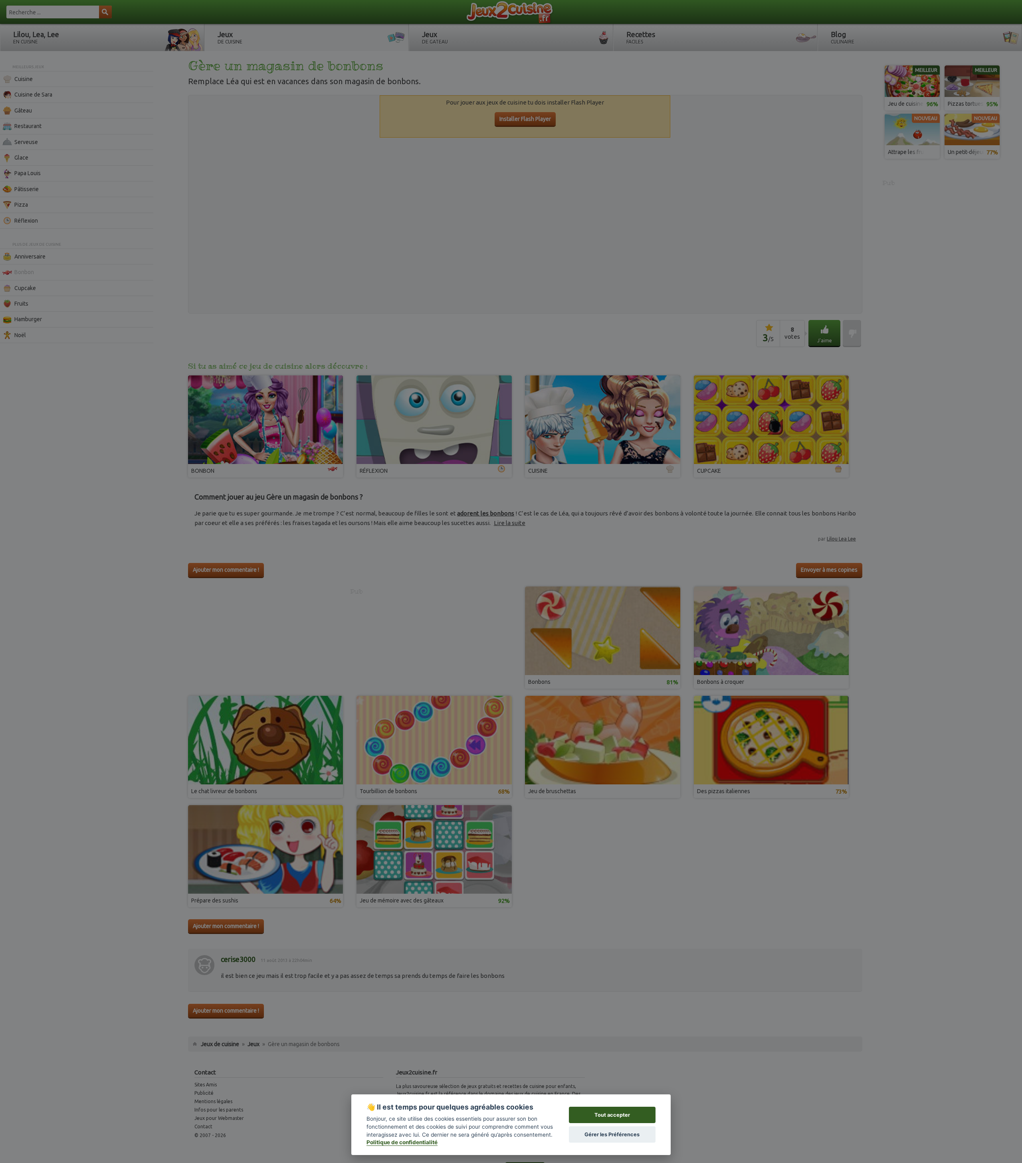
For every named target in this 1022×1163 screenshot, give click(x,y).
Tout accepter (612, 1115)
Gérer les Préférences (612, 1134)
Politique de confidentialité (402, 1142)
